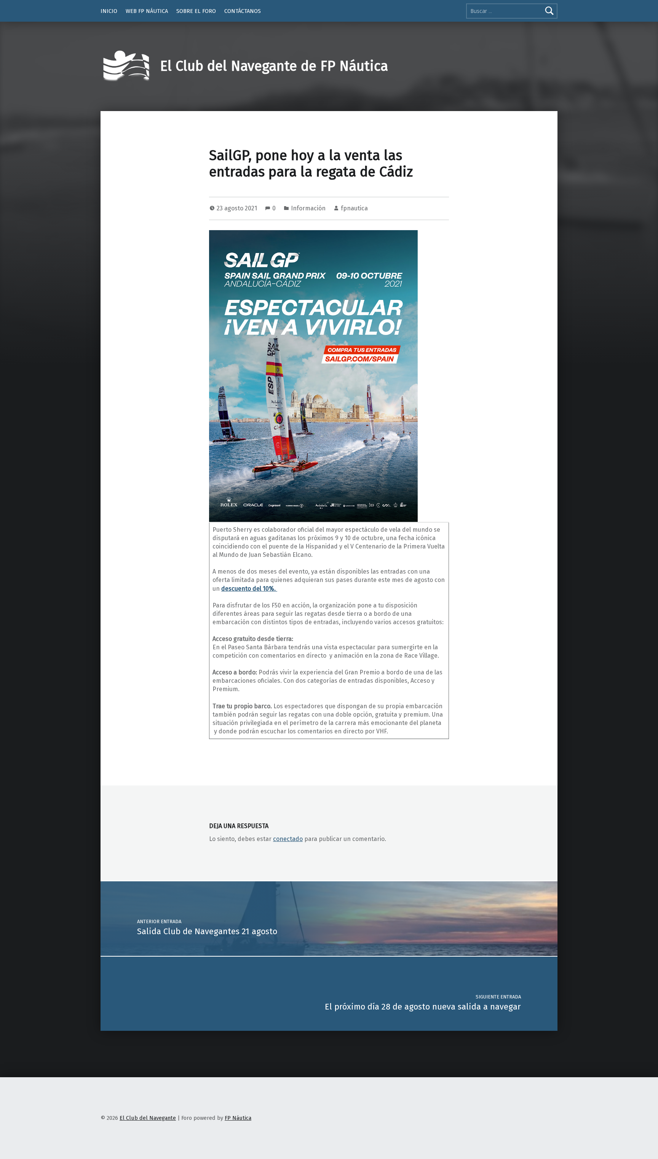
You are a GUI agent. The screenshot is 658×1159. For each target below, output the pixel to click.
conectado (288, 839)
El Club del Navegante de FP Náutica (274, 66)
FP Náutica (238, 1117)
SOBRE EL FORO (196, 11)
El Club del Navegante (148, 1117)
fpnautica (354, 208)
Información (308, 208)
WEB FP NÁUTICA (147, 11)
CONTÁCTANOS (242, 11)
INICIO (109, 11)
